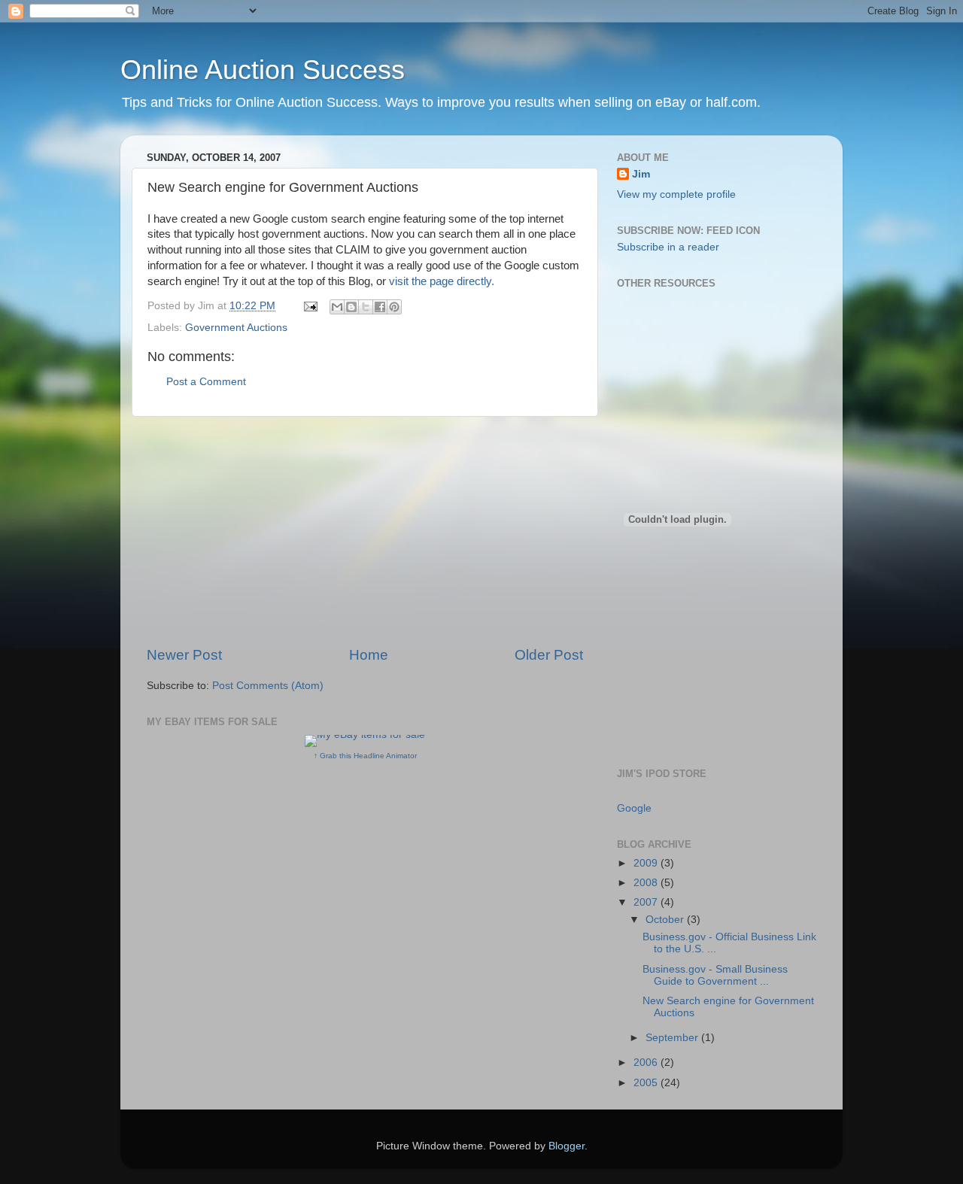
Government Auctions (236, 327)
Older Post (549, 655)
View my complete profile (676, 194)
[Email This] (337, 306)
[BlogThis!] (351, 306)
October (666, 919)
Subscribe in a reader (668, 247)
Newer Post (184, 655)
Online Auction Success (262, 69)
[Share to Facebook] (379, 306)
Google (634, 808)
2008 (647, 882)
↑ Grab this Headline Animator (365, 755)
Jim (641, 174)
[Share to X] (365, 306)
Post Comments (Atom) (268, 685)
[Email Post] (309, 305)
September (673, 1037)
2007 (647, 902)
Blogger (566, 1146)
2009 (647, 863)
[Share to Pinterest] (394, 306)
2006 (647, 1062)
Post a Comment (206, 381)
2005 (647, 1082)
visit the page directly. (441, 281)
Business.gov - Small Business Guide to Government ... (715, 975)
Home (368, 655)
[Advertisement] (365, 531)
